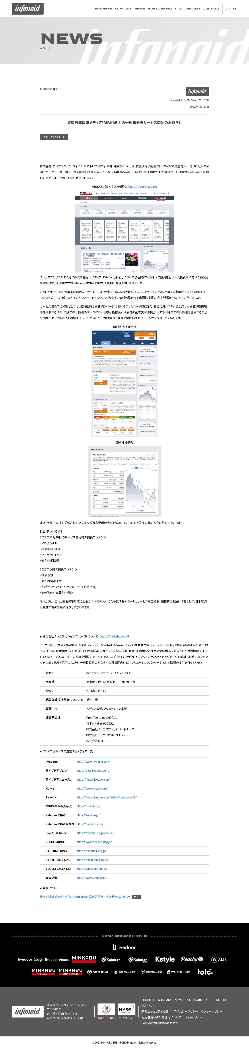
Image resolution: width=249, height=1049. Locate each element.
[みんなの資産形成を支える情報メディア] (84, 959)
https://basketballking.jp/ (92, 860)
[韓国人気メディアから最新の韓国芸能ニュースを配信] (165, 959)
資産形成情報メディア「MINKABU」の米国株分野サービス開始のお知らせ (85, 897)
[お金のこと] (43, 972)
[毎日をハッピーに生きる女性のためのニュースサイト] (192, 959)
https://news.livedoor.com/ (94, 779)
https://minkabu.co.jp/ (114, 636)
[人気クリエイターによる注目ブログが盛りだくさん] (30, 959)
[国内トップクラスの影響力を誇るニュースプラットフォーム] (57, 959)
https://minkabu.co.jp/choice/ (95, 833)
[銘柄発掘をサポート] (111, 959)
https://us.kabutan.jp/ (90, 824)
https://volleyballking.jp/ (92, 869)
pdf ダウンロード (54, 137)
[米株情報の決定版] (138, 959)
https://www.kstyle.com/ (92, 788)
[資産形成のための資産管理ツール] (70, 972)
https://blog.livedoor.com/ (93, 770)
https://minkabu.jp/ (88, 806)
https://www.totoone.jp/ (92, 877)
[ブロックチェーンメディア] (219, 959)
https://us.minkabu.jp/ (142, 186)
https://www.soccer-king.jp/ (94, 842)
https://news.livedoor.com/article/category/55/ (107, 797)
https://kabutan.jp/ (88, 815)
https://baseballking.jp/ (91, 851)
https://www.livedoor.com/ (93, 761)
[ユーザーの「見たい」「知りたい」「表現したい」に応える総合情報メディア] (124, 947)
